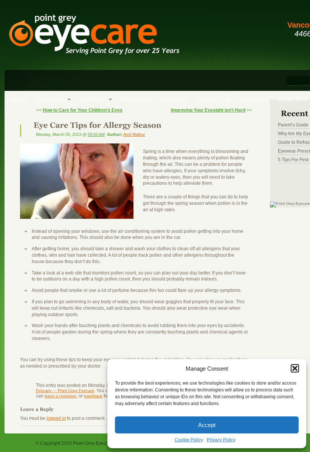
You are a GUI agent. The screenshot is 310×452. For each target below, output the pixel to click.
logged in (56, 418)
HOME (18, 100)
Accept (206, 425)
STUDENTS (254, 100)
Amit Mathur (134, 134)
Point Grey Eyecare (94, 37)
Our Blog (173, 100)
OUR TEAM (50, 100)
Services (92, 100)
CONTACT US (213, 100)
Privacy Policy (221, 440)
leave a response (60, 396)
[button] (295, 368)
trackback (93, 396)
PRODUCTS (134, 100)
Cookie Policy (189, 440)
